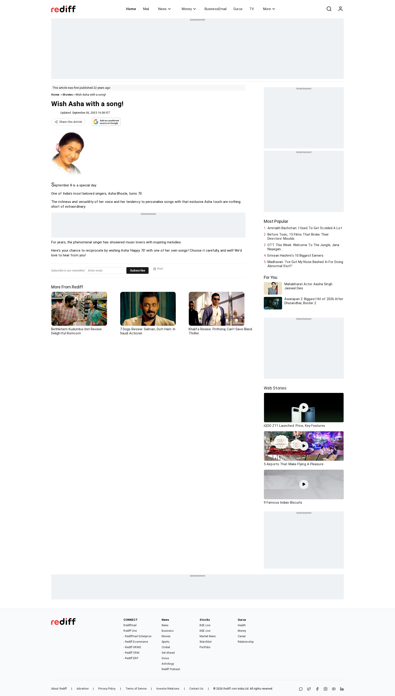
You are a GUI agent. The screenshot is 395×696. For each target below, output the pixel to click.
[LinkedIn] (342, 689)
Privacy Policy (106, 688)
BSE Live (205, 625)
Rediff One (130, 630)
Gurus (238, 9)
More (267, 9)
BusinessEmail (216, 9)
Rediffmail (129, 625)
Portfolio (205, 647)
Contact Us (196, 688)
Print (160, 268)
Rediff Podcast (171, 669)
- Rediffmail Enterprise (137, 636)
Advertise (82, 688)
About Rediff (59, 688)
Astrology (168, 663)
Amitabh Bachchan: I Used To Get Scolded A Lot (304, 228)
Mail (146, 9)
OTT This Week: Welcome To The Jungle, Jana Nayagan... (303, 247)
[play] (303, 407)
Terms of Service (136, 688)
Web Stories (275, 388)
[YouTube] (334, 689)
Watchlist (206, 641)
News (162, 9)
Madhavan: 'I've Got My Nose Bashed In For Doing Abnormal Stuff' (305, 264)
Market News (208, 636)
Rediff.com (230, 688)
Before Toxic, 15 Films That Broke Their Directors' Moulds (298, 236)
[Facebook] (317, 689)
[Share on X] (309, 689)
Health (242, 625)
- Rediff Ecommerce (135, 641)
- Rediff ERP (130, 658)
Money (187, 9)
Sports (166, 641)
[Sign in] (340, 9)
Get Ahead (168, 652)
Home (131, 9)
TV (251, 9)
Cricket (166, 647)
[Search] (329, 9)
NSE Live (205, 630)
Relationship (246, 641)
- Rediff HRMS (132, 647)
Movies (68, 94)
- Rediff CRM (131, 652)
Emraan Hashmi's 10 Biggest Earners (295, 255)
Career (242, 636)
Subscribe (137, 270)
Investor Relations (167, 688)
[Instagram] (325, 689)
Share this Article (70, 122)
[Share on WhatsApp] (301, 689)
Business (168, 630)
